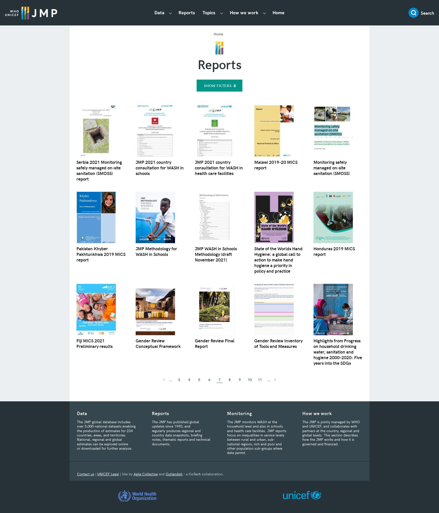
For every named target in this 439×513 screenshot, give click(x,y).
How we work (244, 13)
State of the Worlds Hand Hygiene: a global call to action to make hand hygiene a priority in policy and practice (278, 259)
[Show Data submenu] (170, 12)
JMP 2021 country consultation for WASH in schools (160, 167)
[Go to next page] (277, 378)
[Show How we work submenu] (264, 12)
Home (279, 13)
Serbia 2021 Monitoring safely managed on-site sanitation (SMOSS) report (99, 170)
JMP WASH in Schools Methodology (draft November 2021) (216, 254)
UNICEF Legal (108, 473)
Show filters (218, 85)
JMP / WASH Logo (31, 12)
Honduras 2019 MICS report (334, 251)
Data (159, 13)
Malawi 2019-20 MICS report (275, 165)
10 (250, 379)
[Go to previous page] (162, 378)
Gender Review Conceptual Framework (158, 343)
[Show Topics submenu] (221, 12)
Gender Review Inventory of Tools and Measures (278, 343)
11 (260, 379)
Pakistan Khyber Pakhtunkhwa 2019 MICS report (101, 254)
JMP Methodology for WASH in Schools (156, 251)
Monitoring (239, 413)
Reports (187, 13)
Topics (208, 13)
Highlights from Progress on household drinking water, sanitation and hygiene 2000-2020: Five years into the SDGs (337, 352)
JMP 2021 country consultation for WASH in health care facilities (219, 167)
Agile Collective (146, 473)
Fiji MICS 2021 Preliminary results (94, 343)
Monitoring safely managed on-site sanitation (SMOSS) (331, 167)
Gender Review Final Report (214, 343)
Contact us (85, 473)
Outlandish (174, 473)
